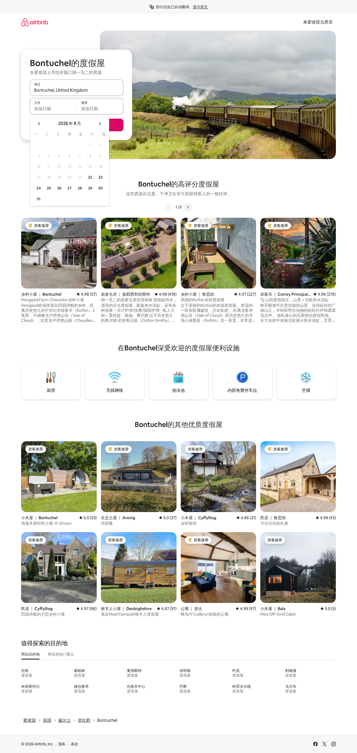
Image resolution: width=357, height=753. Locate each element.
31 (38, 199)
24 (38, 188)
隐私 (62, 744)
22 (90, 177)
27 (69, 188)
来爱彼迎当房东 (318, 22)
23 (100, 177)
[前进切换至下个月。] (99, 123)
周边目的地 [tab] (30, 654)
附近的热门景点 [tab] (61, 654)
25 (49, 188)
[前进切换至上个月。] (39, 123)
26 (59, 188)
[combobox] (76, 90)
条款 (74, 744)
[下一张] (188, 207)
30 (100, 188)
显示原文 (200, 6)
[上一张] (169, 207)
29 (90, 188)
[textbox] (53, 108)
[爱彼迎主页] (34, 22)
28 (80, 188)
